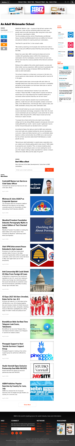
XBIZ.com (39, 423)
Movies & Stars (22, 2)
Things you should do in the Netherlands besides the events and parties (65, 72)
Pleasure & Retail (40, 2)
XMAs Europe (61, 51)
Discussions (61, 67)
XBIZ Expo (48, 431)
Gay (47, 2)
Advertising (4, 426)
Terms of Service (52, 442)
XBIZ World (39, 429)
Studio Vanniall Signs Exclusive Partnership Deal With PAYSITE (14, 367)
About (2, 431)
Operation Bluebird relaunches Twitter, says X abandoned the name (65, 84)
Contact (3, 429)
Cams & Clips (53, 2)
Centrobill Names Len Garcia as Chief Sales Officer (14, 182)
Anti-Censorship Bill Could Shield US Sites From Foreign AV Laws (15, 273)
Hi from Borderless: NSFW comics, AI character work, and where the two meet (65, 92)
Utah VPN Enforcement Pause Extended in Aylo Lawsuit (14, 248)
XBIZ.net (60, 64)
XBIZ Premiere (40, 431)
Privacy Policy (4, 434)
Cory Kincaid (4, 30)
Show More (27, 405)
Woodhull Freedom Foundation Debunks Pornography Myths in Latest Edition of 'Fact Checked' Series (15, 224)
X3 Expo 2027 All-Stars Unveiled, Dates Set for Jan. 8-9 (15, 298)
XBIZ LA (48, 423)
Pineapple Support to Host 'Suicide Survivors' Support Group (13, 346)
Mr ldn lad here (63, 78)
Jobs (66, 67)
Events (59, 28)
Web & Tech (31, 2)
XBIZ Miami (49, 426)
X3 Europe (61, 43)
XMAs (47, 434)
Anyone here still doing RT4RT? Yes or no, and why (65, 99)
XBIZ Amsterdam (61, 33)
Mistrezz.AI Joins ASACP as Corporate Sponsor (13, 200)
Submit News (4, 423)
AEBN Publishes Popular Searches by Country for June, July (14, 386)
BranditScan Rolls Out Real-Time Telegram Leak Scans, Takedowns (15, 324)
